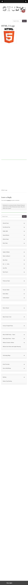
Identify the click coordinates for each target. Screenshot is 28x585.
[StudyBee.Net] (14, 9)
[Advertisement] (14, 102)
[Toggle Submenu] (24, 223)
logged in (9, 200)
